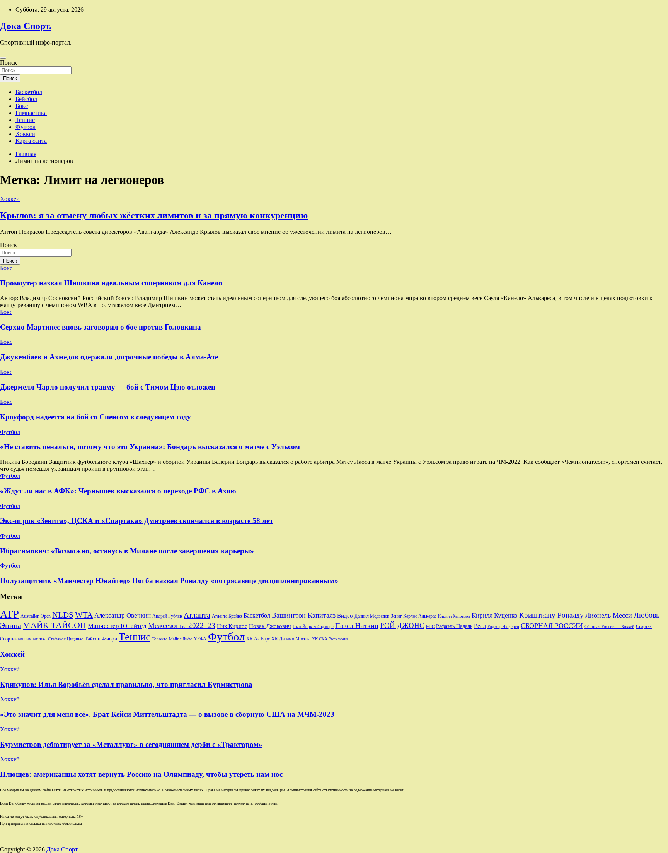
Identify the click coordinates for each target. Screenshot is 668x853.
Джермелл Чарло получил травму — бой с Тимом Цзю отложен (107, 387)
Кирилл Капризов (454, 616)
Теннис (25, 120)
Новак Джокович (270, 626)
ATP (9, 614)
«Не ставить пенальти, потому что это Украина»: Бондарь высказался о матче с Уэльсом (150, 447)
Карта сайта (31, 140)
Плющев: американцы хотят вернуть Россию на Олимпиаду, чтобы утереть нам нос (141, 774)
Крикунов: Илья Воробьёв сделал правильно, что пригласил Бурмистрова (126, 684)
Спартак (644, 626)
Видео (345, 616)
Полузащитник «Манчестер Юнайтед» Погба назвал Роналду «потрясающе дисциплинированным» (169, 581)
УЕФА (200, 639)
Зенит (396, 616)
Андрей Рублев (167, 616)
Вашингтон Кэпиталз (304, 615)
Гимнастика (31, 113)
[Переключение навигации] (3, 58)
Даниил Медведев (371, 616)
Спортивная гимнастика (23, 639)
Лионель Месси (608, 615)
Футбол (25, 127)
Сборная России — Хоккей (609, 627)
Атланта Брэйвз (227, 616)
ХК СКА (319, 639)
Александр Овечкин (122, 615)
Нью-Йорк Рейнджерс (313, 626)
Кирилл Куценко (495, 615)
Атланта (197, 615)
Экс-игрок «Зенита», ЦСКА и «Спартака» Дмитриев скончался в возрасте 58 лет (136, 521)
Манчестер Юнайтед (117, 626)
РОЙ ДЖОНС (402, 625)
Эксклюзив (338, 639)
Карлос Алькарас (419, 616)
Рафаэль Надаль (454, 626)
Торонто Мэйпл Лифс (172, 639)
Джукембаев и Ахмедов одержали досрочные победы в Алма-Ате (109, 357)
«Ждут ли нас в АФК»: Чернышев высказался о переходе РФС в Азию (118, 491)
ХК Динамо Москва (290, 639)
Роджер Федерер (503, 627)
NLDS (62, 615)
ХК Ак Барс (258, 639)
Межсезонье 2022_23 (181, 625)
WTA (84, 615)
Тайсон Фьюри (101, 639)
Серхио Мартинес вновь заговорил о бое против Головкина (100, 327)
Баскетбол (28, 92)
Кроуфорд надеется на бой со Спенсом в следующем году (95, 417)
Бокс (21, 106)
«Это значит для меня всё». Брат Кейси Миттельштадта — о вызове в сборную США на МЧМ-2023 (167, 714)
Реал (480, 626)
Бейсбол (26, 99)
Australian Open (35, 616)
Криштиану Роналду (551, 615)
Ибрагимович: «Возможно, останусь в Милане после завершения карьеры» (127, 551)
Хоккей (25, 133)
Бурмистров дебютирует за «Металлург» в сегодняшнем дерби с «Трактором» (131, 744)
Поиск (8, 62)
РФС (430, 626)
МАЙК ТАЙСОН (54, 625)
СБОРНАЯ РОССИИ (552, 626)
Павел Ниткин (356, 626)
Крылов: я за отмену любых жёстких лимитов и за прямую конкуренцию (154, 215)
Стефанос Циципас (65, 639)
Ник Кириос (232, 626)
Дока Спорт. (25, 26)
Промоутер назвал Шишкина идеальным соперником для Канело (111, 283)
